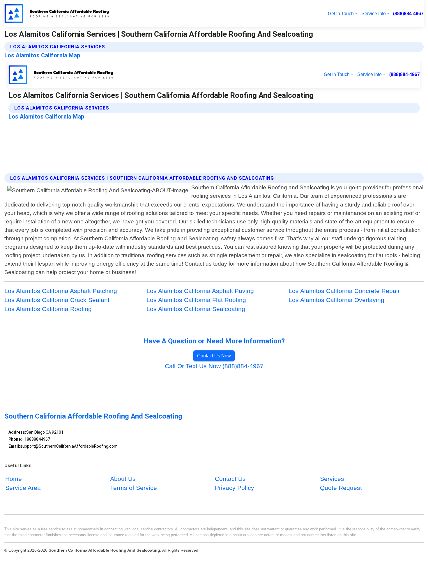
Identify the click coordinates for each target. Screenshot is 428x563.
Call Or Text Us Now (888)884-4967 (214, 366)
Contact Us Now (214, 355)
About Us (123, 478)
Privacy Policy (234, 487)
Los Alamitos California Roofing (48, 309)
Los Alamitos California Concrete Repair (344, 290)
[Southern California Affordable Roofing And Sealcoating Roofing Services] (57, 13)
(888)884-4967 (408, 13)
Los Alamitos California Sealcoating (195, 309)
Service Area (23, 487)
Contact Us (230, 478)
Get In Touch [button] (341, 13)
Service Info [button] (373, 13)
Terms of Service (133, 487)
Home (13, 478)
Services (332, 478)
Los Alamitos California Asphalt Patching (60, 290)
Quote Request (341, 487)
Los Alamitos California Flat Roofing (196, 299)
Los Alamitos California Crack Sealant (56, 299)
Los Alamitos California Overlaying (336, 299)
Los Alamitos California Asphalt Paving (200, 290)
